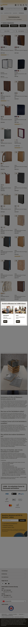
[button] (7, 315)
